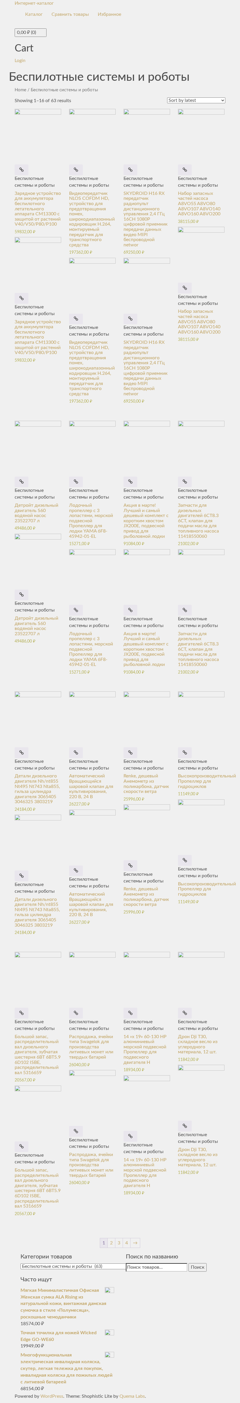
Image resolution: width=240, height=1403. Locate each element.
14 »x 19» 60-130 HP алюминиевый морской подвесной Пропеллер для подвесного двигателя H (145, 1049)
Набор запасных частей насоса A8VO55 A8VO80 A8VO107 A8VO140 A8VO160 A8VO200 (199, 203)
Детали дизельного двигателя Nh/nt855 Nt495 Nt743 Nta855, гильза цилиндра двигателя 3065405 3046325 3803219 (37, 789)
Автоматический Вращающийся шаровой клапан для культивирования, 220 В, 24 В (91, 786)
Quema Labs (132, 1396)
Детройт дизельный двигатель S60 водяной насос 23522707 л (36, 513)
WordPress (51, 1396)
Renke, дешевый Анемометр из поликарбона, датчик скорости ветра (146, 784)
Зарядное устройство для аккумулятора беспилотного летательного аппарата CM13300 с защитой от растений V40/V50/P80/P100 (38, 209)
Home (20, 90)
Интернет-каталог (34, 3)
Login (20, 60)
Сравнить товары (70, 14)
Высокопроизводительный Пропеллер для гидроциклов (207, 781)
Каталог (34, 14)
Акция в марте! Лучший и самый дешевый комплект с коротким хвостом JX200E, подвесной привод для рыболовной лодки (146, 521)
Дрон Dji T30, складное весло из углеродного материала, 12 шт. (197, 1044)
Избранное (109, 14)
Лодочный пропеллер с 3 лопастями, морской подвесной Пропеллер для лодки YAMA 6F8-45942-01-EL (91, 521)
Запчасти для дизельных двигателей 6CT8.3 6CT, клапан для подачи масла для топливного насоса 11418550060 (198, 521)
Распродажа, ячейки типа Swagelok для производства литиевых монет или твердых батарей (91, 1046)
